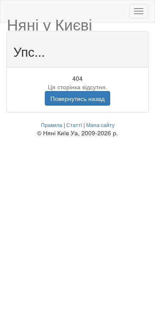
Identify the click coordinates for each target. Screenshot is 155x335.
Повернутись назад (77, 98)
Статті (74, 124)
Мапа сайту (100, 124)
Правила (51, 124)
